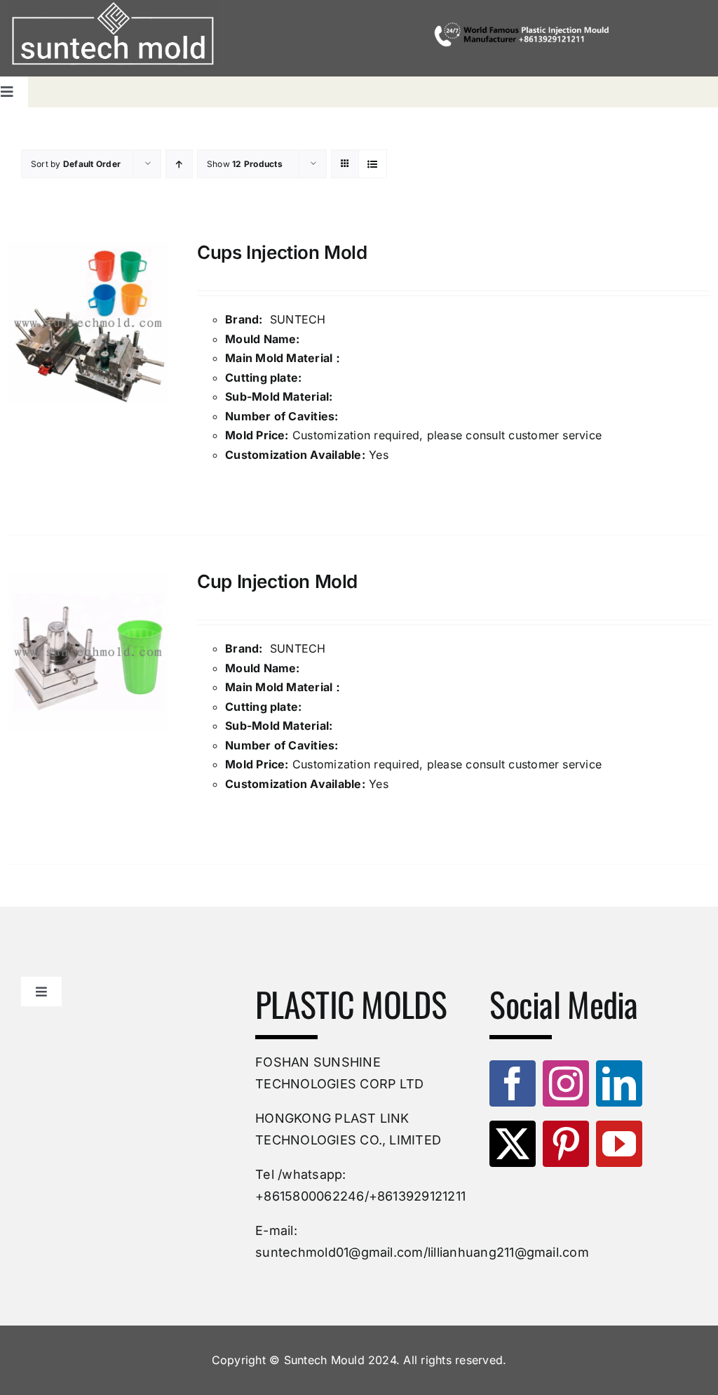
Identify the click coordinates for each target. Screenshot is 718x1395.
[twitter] (512, 1144)
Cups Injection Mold (282, 252)
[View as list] (372, 164)
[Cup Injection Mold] (88, 651)
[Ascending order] (179, 163)
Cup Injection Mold (277, 581)
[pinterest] (566, 1144)
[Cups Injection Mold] (88, 322)
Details (230, 489)
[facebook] (512, 1083)
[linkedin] (619, 1083)
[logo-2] (113, 34)
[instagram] (566, 1083)
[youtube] (619, 1144)
